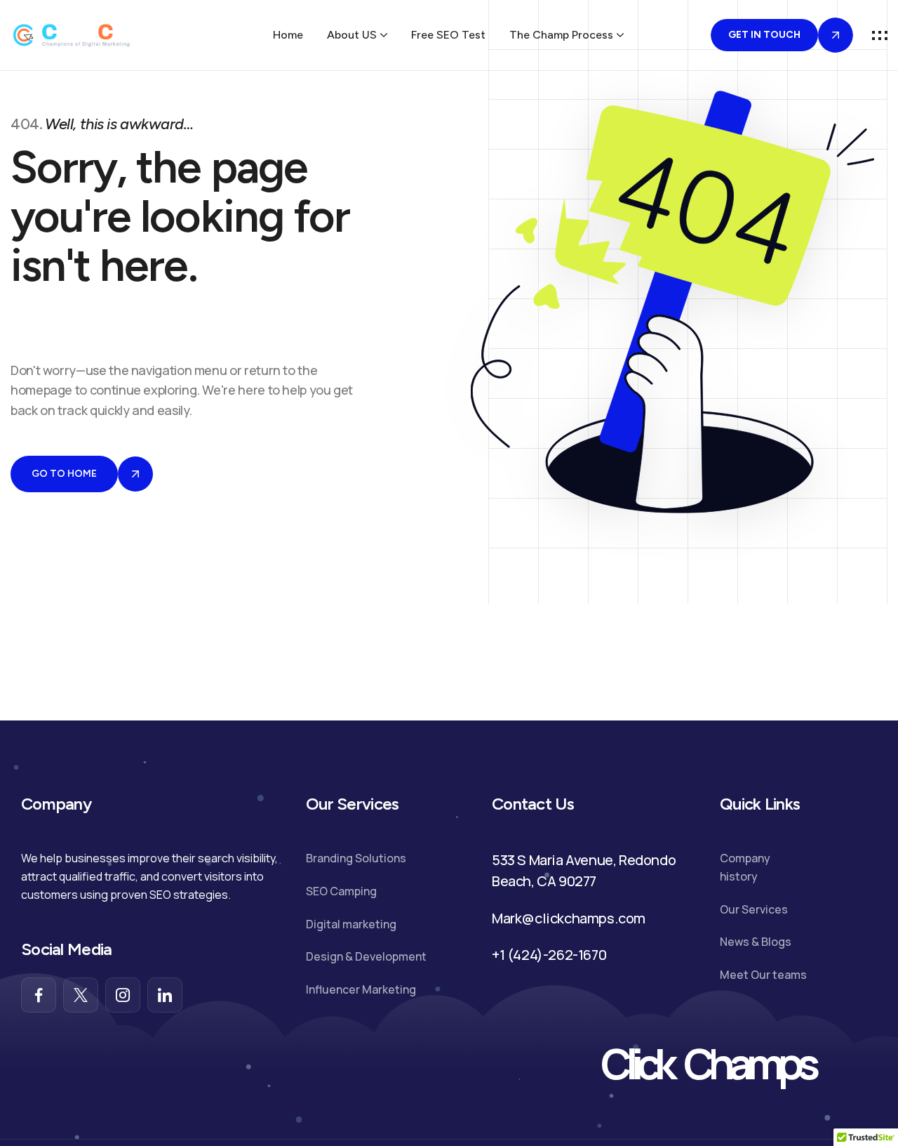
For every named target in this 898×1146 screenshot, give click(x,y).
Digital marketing (351, 924)
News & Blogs (755, 941)
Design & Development (366, 956)
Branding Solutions (356, 858)
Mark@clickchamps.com (568, 918)
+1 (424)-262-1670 (549, 954)
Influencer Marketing (361, 989)
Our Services (754, 909)
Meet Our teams (763, 974)
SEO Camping (341, 891)
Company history (745, 867)
